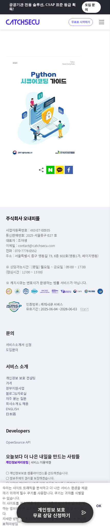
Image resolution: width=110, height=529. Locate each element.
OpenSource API (18, 442)
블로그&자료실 (16, 393)
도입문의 (12, 349)
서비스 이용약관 (41, 462)
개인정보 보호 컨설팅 (21, 378)
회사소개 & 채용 (17, 403)
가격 (9, 383)
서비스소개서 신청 (18, 344)
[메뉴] (101, 22)
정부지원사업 (15, 388)
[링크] (22, 22)
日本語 (11, 413)
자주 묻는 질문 (16, 398)
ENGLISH (12, 408)
